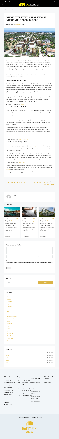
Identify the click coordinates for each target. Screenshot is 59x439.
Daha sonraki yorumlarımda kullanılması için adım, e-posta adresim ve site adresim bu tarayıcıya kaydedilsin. (29, 263)
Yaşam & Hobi (10, 338)
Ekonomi (9, 299)
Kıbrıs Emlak (33, 396)
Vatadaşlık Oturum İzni (12, 335)
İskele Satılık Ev (47, 388)
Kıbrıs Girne (33, 401)
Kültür (8, 321)
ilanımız (8, 172)
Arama (45, 282)
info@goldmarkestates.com (27, 395)
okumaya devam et (8, 232)
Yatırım (8, 340)
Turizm (7, 360)
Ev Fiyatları (9, 301)
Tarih (7, 362)
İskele (8, 313)
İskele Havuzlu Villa (23, 139)
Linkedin (27, 417)
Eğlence (9, 296)
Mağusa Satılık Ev (48, 382)
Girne (8, 311)
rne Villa (23, 104)
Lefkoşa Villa (22, 162)
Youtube (40, 417)
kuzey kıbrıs (20, 220)
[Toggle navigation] (54, 1)
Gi (20, 104)
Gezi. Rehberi (10, 309)
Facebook (20, 417)
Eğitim (7, 357)
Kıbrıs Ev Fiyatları (34, 391)
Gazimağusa (9, 306)
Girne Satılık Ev (47, 385)
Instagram (34, 417)
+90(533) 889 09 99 (26, 393)
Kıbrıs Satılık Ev (17, 220)
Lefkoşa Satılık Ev (48, 391)
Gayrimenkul (9, 9)
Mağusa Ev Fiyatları (11, 326)
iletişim (8, 169)
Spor (8, 330)
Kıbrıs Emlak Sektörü (12, 316)
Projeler (8, 328)
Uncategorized (10, 333)
